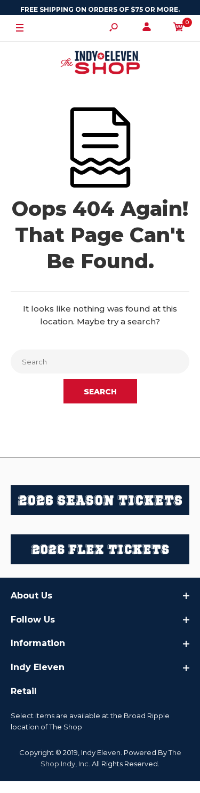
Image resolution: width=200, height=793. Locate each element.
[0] (178, 28)
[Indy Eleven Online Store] (100, 64)
